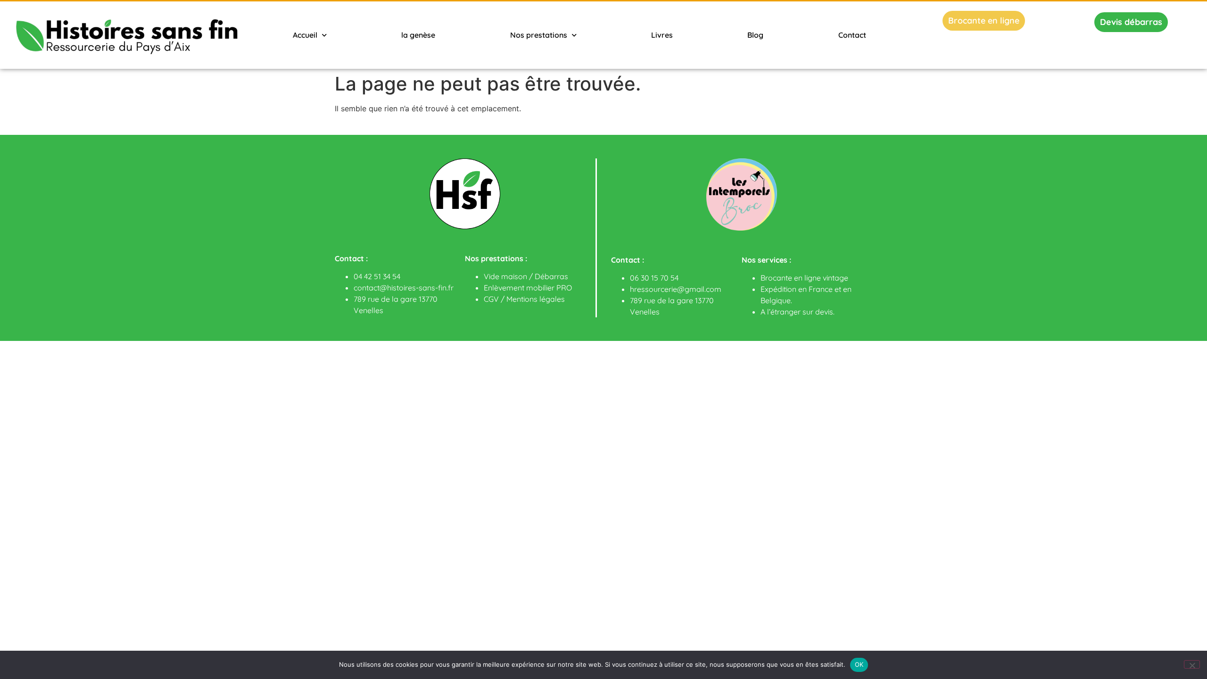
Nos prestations (538, 35)
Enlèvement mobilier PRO (528, 287)
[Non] (1192, 664)
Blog (755, 35)
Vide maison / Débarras (526, 276)
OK (859, 664)
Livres (662, 35)
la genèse (418, 35)
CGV (491, 299)
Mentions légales (535, 299)
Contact (852, 35)
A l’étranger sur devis (797, 311)
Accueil (305, 35)
